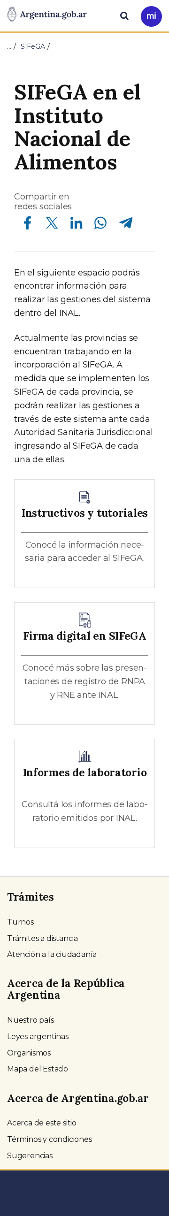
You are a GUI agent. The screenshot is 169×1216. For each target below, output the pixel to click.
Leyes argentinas (38, 1036)
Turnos (20, 922)
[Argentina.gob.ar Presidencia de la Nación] (47, 15)
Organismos (29, 1052)
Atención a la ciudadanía (52, 954)
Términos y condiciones (49, 1139)
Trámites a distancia (42, 938)
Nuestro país (30, 1020)
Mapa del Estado (37, 1068)
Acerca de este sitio (42, 1122)
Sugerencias (30, 1155)
